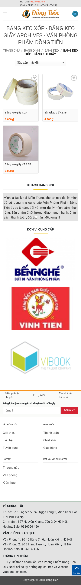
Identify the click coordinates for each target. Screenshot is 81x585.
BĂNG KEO (51, 50)
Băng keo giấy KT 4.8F (18, 164)
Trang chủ (11, 50)
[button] (5, 13)
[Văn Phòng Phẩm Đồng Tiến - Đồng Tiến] (40, 13)
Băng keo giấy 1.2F (16, 112)
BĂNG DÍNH (32, 50)
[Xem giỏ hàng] (75, 14)
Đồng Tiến (52, 580)
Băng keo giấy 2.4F (55, 112)
